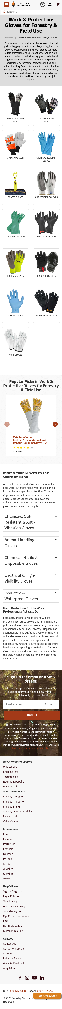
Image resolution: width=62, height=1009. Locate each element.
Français (8, 849)
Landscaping (10, 38)
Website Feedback (14, 963)
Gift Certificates (12, 926)
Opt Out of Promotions (16, 916)
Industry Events (12, 958)
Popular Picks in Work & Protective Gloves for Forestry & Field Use (31, 386)
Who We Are (10, 766)
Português (9, 844)
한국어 (7, 878)
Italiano (7, 859)
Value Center (10, 821)
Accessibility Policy (14, 906)
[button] (7, 424)
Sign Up (31, 715)
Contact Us (9, 943)
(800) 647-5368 (17, 991)
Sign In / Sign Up (12, 891)
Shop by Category (13, 796)
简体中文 (8, 868)
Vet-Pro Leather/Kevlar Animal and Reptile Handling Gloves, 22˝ (30, 440)
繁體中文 (8, 873)
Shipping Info (10, 771)
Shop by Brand (11, 806)
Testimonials (10, 776)
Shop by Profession (14, 801)
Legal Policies (11, 896)
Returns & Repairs (13, 781)
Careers (7, 953)
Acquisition (9, 968)
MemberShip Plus (13, 931)
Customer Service (13, 948)
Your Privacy (10, 901)
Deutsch (8, 854)
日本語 (7, 864)
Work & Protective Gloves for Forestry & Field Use (31, 26)
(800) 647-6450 (45, 991)
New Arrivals (10, 816)
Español (7, 839)
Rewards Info (10, 786)
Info (5, 834)
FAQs (6, 921)
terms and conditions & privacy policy (30, 748)
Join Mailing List (12, 911)
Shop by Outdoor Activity (17, 811)
